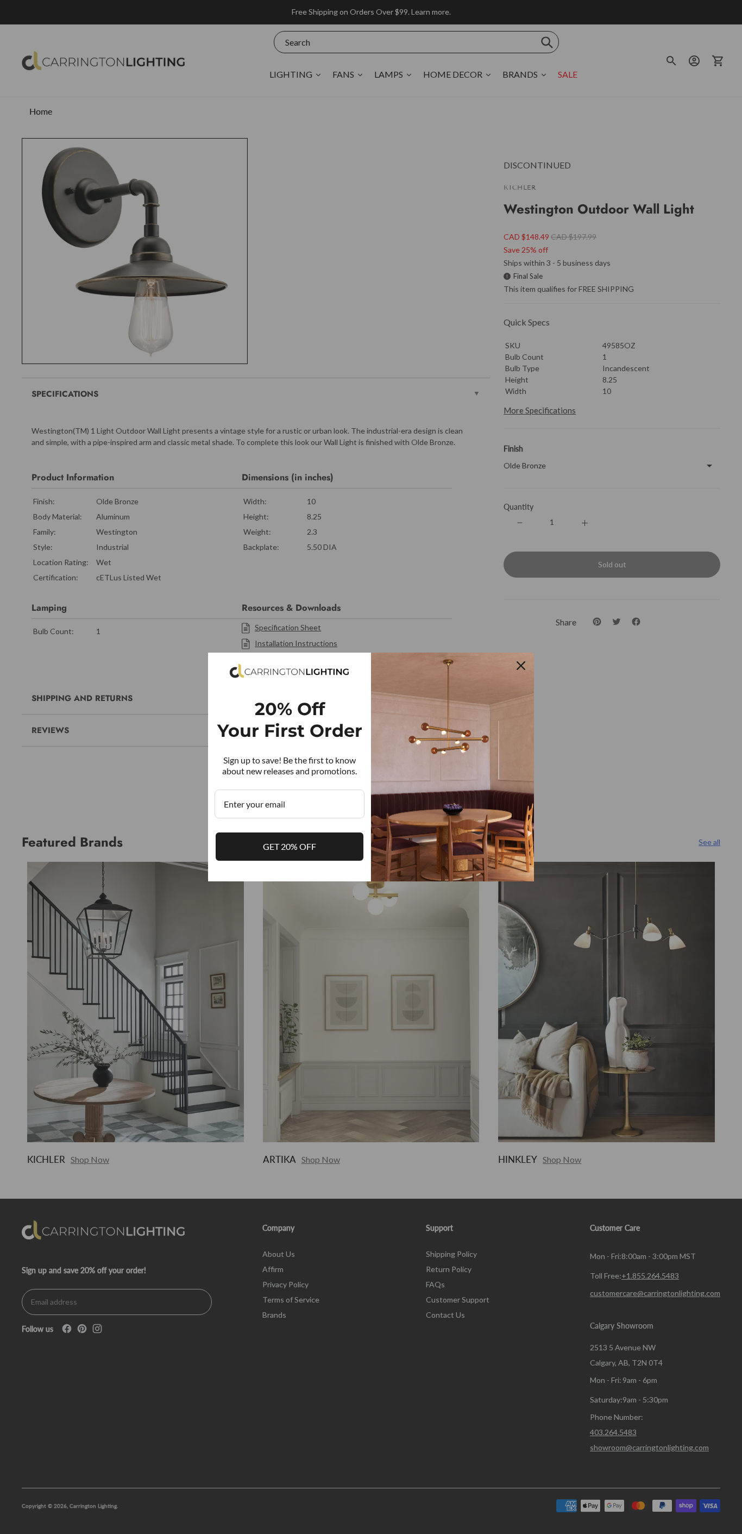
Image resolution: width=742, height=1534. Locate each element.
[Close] (521, 666)
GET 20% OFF (289, 846)
